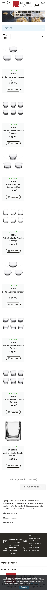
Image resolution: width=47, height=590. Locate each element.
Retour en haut (32, 487)
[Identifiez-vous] (37, 3)
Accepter (24, 587)
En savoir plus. (36, 584)
